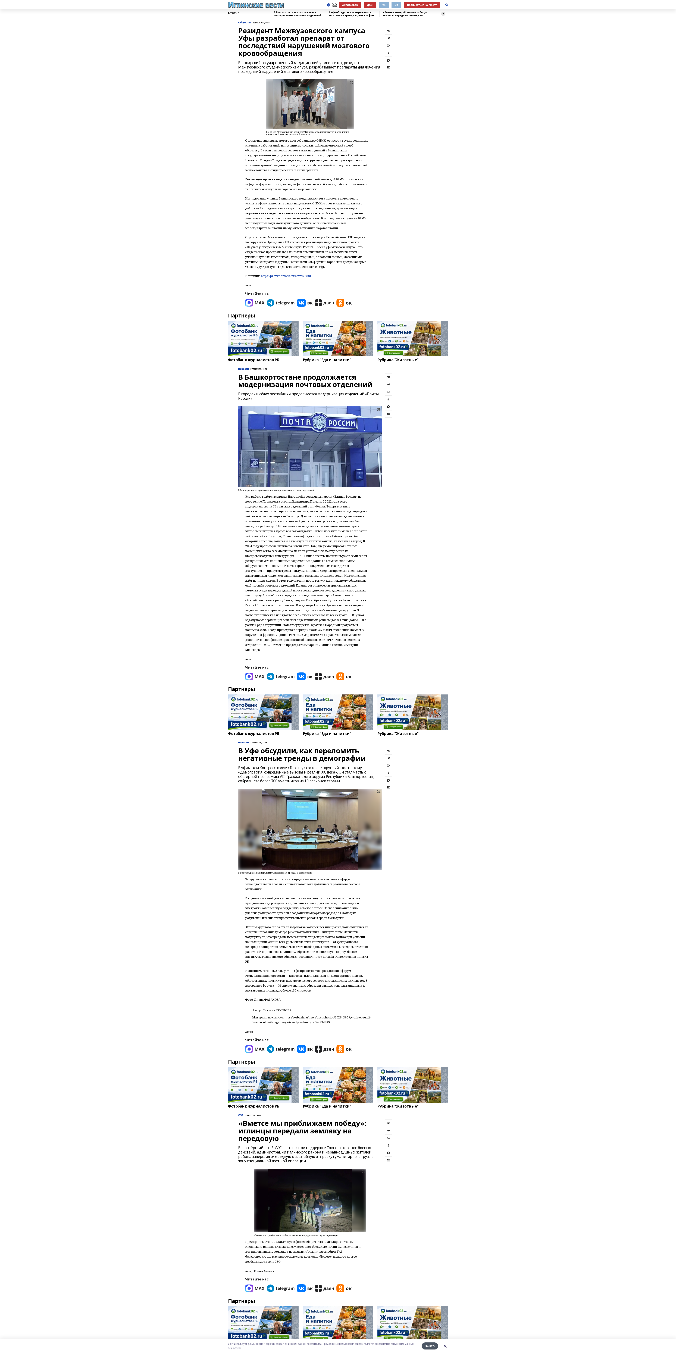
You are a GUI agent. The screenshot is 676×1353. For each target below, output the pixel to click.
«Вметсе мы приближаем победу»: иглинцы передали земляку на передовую (405, 14)
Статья (233, 13)
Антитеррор (350, 5)
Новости (243, 368)
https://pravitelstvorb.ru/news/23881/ (286, 276)
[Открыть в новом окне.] (255, 303)
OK (396, 5)
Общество (245, 22)
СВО (240, 1115)
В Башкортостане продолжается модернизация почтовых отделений (297, 14)
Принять (429, 1346)
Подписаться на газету (422, 5)
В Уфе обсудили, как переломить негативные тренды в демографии (351, 14)
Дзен (370, 5)
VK (383, 5)
